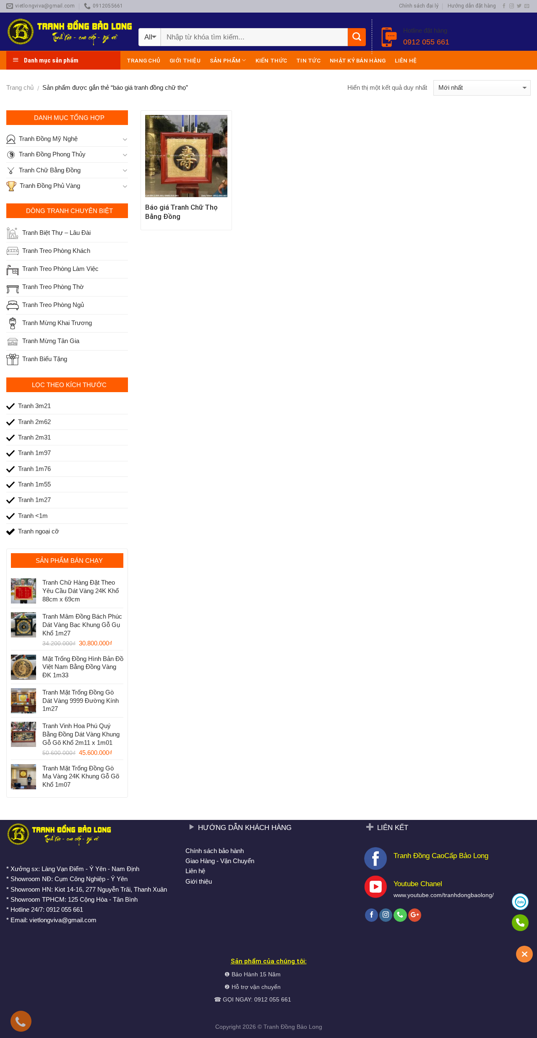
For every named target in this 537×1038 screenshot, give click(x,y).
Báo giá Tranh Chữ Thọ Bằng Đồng (181, 212)
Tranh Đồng (279, 1027)
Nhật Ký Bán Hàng (358, 60)
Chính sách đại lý (418, 6)
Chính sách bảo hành (214, 850)
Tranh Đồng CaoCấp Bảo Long (441, 855)
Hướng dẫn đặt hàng (472, 6)
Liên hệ (406, 60)
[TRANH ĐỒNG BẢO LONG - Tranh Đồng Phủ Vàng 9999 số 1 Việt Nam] (69, 31)
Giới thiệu (185, 60)
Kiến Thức (271, 60)
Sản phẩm (225, 60)
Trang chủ (143, 60)
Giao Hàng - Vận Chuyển (219, 860)
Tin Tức (308, 60)
